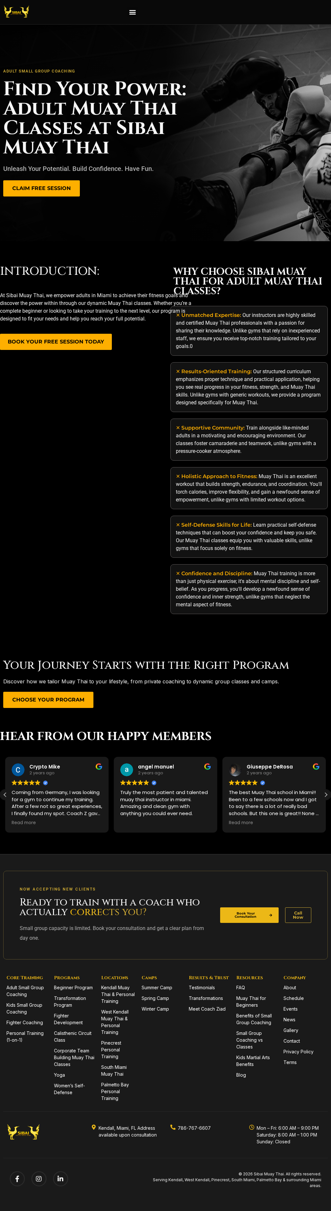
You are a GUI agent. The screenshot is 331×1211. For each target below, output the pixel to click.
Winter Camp (155, 1009)
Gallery (290, 1030)
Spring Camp (155, 998)
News (289, 1019)
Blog (241, 1075)
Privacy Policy (298, 1051)
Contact (291, 1041)
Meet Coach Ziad (207, 1009)
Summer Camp (157, 987)
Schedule (293, 998)
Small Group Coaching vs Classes (249, 1039)
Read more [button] (24, 823)
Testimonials (202, 987)
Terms (290, 1062)
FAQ (240, 987)
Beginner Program (73, 987)
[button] (132, 12)
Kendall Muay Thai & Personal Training (118, 994)
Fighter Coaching (24, 1022)
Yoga (59, 1075)
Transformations (206, 998)
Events (290, 1009)
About (289, 987)
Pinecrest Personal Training (111, 1049)
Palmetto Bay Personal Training (115, 1091)
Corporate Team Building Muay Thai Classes (74, 1057)
